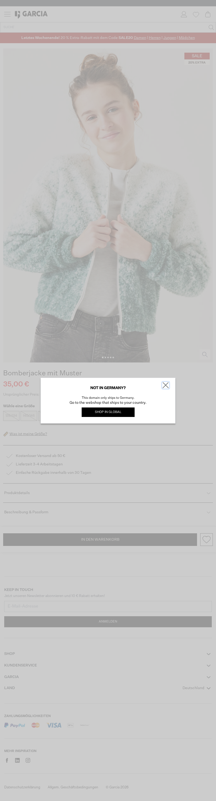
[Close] (166, 385)
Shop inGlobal (108, 412)
